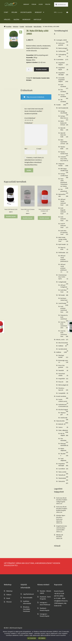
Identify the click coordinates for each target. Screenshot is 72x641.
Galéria (16, 19)
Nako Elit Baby (38, 26)
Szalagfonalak (62, 282)
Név (26, 149)
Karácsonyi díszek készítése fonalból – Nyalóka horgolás (62, 508)
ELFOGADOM (32, 638)
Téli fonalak (61, 295)
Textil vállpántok (63, 459)
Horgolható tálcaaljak (61, 73)
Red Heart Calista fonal (63, 299)
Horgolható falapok (61, 63)
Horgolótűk (61, 378)
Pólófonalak (61, 252)
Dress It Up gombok (61, 366)
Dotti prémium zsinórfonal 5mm (63, 309)
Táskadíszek (61, 475)
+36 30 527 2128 (59, 593)
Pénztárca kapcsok (61, 389)
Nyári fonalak (62, 244)
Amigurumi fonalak (61, 164)
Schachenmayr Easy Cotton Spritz (62, 277)
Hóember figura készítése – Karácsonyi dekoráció (60, 518)
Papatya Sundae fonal (64, 153)
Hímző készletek (63, 343)
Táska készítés (60, 421)
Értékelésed (29, 123)
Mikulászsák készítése (59, 535)
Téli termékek (63, 100)
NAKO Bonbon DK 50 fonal (63, 123)
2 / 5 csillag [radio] (27, 120)
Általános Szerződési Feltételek (26, 609)
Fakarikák (61, 370)
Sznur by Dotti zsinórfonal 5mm (63, 333)
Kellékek (60, 346)
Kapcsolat (37, 19)
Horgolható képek (61, 68)
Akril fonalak (28, 26)
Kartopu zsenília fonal (64, 174)
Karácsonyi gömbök (61, 44)
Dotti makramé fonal (63, 218)
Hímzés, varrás (60, 339)
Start (6, 12)
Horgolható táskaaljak (61, 464)
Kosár (41, 4)
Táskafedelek (62, 478)
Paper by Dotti (62, 248)
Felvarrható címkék (61, 374)
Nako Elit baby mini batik (63, 135)
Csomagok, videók (61, 40)
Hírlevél (7, 19)
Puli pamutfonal (63, 190)
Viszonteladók (26, 12)
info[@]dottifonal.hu (61, 601)
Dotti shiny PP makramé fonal (64, 232)
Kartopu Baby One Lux (64, 117)
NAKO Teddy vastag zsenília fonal (62, 239)
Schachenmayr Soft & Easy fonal (63, 158)
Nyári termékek (63, 85)
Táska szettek (62, 472)
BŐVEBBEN (42, 638)
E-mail (39, 149)
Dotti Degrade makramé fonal (63, 210)
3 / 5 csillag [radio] (29, 120)
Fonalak (22, 26)
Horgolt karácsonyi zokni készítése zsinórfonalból (61, 528)
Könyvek (60, 382)
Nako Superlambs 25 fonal (63, 141)
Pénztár (47, 4)
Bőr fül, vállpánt (62, 434)
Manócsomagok (62, 48)
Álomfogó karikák (61, 356)
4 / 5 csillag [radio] (30, 120)
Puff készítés (62, 51)
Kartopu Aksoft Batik (63, 112)
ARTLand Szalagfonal (63, 286)
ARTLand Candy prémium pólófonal (63, 258)
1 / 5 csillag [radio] (25, 120)
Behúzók (60, 424)
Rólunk (14, 12)
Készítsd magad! (63, 409)
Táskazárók (61, 481)
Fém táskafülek (63, 439)
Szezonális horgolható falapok (61, 79)
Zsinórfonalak (62, 303)
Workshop (26, 19)
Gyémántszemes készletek (62, 405)
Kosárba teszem (41, 69)
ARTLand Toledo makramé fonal (63, 202)
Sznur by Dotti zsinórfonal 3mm (63, 324)
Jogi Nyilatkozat (28, 594)
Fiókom (34, 4)
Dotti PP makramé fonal (63, 225)
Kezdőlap (8, 26)
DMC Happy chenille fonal (64, 169)
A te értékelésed (30, 118)
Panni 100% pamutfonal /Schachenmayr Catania (63, 182)
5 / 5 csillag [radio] (32, 120)
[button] (20, 32)
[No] (70, 635)
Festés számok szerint (62, 400)
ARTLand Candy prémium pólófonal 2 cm (63, 268)
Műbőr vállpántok (63, 449)
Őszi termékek (63, 90)
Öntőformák (63, 418)
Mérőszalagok (62, 385)
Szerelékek (61, 469)
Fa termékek (59, 59)
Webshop (26, 4)
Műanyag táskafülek (63, 444)
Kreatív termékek (61, 396)
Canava (60, 427)
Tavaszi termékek (63, 95)
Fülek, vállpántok (63, 430)
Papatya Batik (62, 147)
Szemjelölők (61, 393)
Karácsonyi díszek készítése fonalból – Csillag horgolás (62, 499)
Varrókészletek (62, 349)
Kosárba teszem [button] (11, 216)
